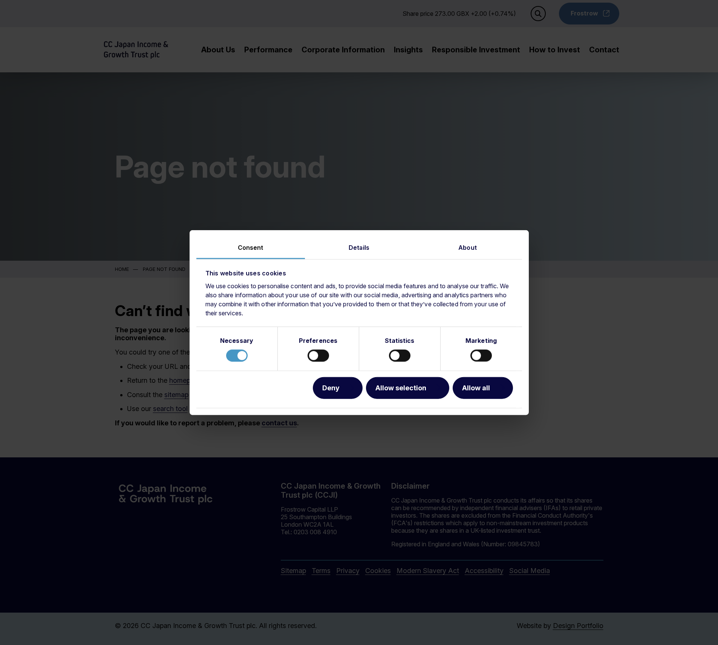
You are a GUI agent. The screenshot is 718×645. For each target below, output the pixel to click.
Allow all (476, 387)
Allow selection (400, 387)
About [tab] (467, 247)
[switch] (318, 355)
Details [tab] (359, 247)
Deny (331, 387)
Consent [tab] (250, 247)
